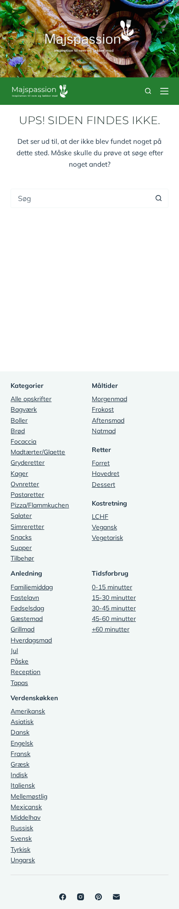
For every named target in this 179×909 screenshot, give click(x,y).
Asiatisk (22, 722)
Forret (101, 463)
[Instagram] (80, 896)
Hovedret (105, 473)
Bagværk (24, 409)
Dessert (103, 484)
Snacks (21, 537)
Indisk (19, 775)
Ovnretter (25, 484)
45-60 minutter (114, 619)
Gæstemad (27, 619)
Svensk (21, 838)
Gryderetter (28, 462)
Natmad (104, 431)
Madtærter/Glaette (38, 452)
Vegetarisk (107, 537)
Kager (19, 473)
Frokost (103, 409)
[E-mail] (116, 896)
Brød (18, 431)
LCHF (100, 516)
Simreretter (27, 527)
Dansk (20, 732)
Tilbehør (22, 558)
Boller (19, 420)
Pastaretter (27, 494)
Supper (21, 548)
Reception (25, 672)
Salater (21, 516)
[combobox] (80, 198)
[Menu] (164, 91)
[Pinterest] (98, 896)
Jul (14, 651)
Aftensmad (108, 420)
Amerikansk (28, 711)
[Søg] (148, 91)
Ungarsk (23, 860)
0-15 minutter (112, 587)
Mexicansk (26, 807)
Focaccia (23, 441)
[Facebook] (62, 896)
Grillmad (22, 629)
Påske (19, 661)
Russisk (22, 828)
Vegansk (104, 527)
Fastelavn (25, 597)
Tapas (19, 683)
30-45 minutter (114, 608)
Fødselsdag (27, 608)
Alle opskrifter (31, 399)
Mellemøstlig (29, 796)
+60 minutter (110, 629)
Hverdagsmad (31, 640)
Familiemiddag (32, 587)
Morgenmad (109, 399)
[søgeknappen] (159, 198)
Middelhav (25, 817)
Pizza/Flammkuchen (40, 505)
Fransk (20, 754)
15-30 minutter (114, 597)
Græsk (20, 764)
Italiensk (23, 785)
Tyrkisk (20, 849)
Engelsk (22, 743)
